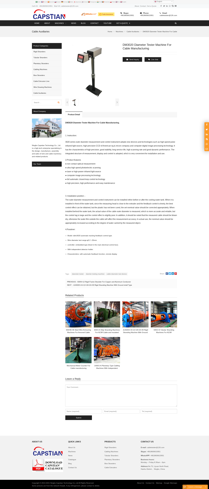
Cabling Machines (40, 69)
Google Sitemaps (170, 483)
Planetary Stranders (41, 63)
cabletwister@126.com (168, 15)
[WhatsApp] (169, 6)
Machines (72, 452)
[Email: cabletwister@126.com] (206, 148)
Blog (70, 463)
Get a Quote (151, 6)
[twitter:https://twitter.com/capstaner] (206, 129)
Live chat (154, 59)
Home (36, 23)
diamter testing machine (95, 274)
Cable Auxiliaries (40, 93)
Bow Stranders (39, 75)
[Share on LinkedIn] (172, 273)
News (70, 455)
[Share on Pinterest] (175, 273)
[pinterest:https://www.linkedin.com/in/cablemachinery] (206, 134)
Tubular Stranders (40, 57)
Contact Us (72, 467)
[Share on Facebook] (166, 273)
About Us (71, 447)
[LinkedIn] (166, 6)
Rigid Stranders (39, 52)
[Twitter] (164, 6)
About (137, 6)
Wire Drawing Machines (43, 87)
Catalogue (72, 459)
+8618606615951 (127, 15)
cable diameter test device (117, 274)
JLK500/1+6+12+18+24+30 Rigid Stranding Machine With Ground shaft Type (102, 285)
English (159, 1)
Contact (143, 6)
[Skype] (172, 6)
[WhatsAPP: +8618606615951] (206, 144)
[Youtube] (175, 6)
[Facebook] (161, 6)
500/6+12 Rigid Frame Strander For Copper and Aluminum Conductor (104, 282)
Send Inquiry (134, 59)
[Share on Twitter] (169, 273)
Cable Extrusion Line (41, 81)
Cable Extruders (110, 467)
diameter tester (78, 274)
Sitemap (159, 483)
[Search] (59, 102)
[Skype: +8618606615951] (206, 139)
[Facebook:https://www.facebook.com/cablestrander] (206, 124)
